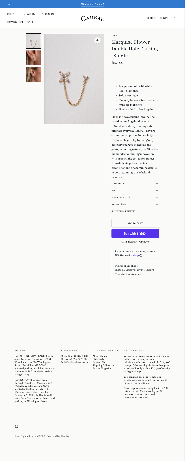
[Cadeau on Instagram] (9, 4)
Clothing (13, 13)
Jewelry (29, 13)
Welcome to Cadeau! (92, 4)
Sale (30, 21)
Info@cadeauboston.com (75, 362)
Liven (115, 35)
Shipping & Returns (103, 365)
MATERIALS (117, 183)
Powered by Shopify (58, 436)
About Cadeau (100, 355)
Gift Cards (98, 359)
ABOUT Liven (118, 204)
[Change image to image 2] (33, 57)
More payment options (135, 241)
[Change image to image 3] (33, 74)
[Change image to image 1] (33, 41)
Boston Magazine (101, 368)
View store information (128, 273)
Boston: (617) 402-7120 (74, 359)
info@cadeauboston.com (138, 362)
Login (164, 17)
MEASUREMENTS (120, 197)
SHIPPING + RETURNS (123, 211)
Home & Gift (15, 21)
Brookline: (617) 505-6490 (75, 355)
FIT (113, 190)
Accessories (50, 13)
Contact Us (98, 362)
